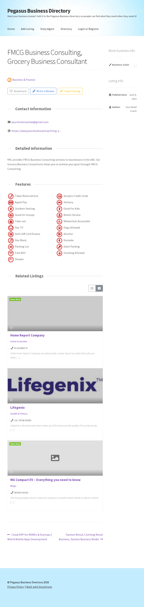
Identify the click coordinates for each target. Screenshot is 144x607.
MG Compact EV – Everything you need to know (45, 480)
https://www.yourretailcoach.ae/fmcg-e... (36, 131)
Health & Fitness (19, 413)
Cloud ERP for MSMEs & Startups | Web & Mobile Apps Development (29, 537)
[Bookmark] (11, 328)
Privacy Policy (15, 587)
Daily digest (47, 29)
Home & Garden (18, 341)
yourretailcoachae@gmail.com (29, 122)
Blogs (13, 485)
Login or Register (88, 29)
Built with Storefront (39, 587)
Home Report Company (27, 335)
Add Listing (27, 29)
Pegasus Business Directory (38, 10)
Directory (66, 29)
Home (11, 29)
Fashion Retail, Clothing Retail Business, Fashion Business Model (81, 537)
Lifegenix (17, 407)
